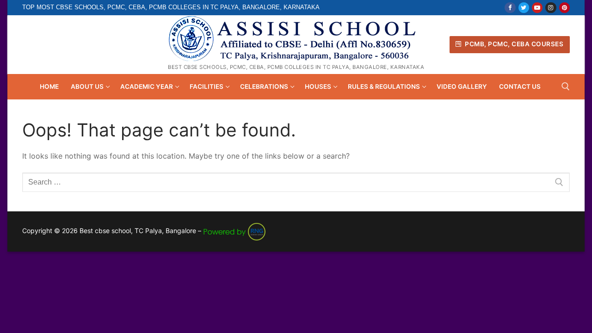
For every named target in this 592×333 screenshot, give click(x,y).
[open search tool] (565, 86)
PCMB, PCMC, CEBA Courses (513, 44)
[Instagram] (550, 7)
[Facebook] (510, 7)
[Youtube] (537, 7)
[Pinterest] (564, 7)
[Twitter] (523, 7)
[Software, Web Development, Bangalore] (234, 230)
